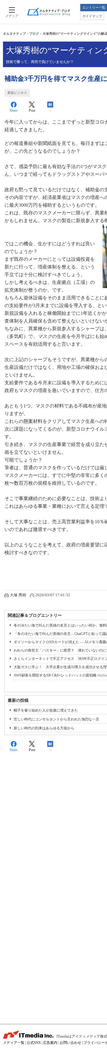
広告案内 (50, 1043)
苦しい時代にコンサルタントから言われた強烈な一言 (56, 719)
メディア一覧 (13, 1043)
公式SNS (34, 1043)
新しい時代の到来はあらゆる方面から (44, 728)
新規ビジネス (17, 92)
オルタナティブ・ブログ (21, 33)
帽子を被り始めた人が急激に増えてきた (46, 710)
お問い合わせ (70, 1043)
